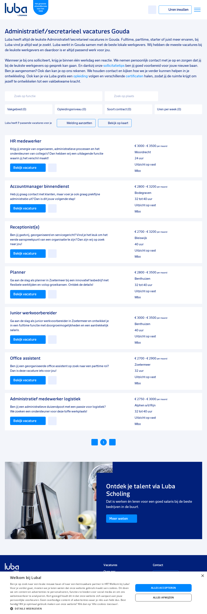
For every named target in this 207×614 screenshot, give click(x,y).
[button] (70, 608)
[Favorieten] (152, 9)
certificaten (134, 76)
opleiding (80, 76)
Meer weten (118, 518)
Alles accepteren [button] (163, 588)
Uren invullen (178, 9)
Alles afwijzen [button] (163, 597)
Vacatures (110, 565)
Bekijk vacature (24, 167)
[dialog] (103, 593)
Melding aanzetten (79, 123)
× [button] (202, 575)
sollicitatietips (114, 66)
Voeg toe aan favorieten (52, 168)
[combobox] (53, 96)
